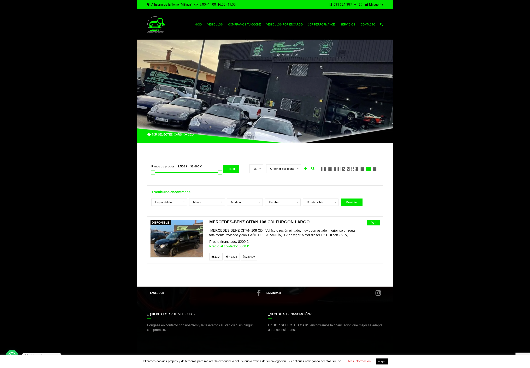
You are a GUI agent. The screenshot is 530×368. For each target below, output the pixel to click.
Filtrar (231, 168)
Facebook (157, 293)
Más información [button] (359, 361)
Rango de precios (163, 166)
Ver (373, 222)
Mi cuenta (375, 4)
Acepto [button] (381, 361)
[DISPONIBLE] (177, 238)
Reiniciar (351, 202)
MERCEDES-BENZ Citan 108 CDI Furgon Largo (259, 222)
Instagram (273, 293)
